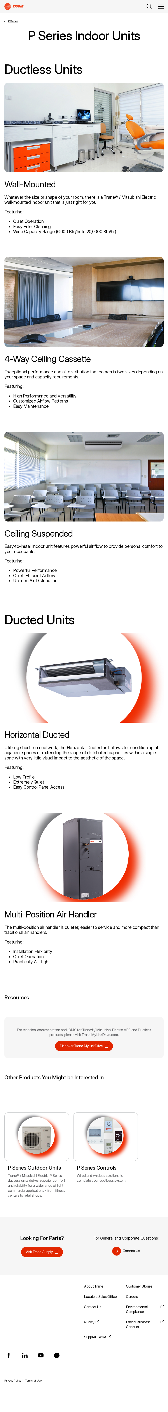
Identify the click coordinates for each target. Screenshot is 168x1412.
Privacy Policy (12, 1380)
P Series (13, 21)
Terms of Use (33, 1380)
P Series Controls (97, 1168)
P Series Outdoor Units (34, 1168)
